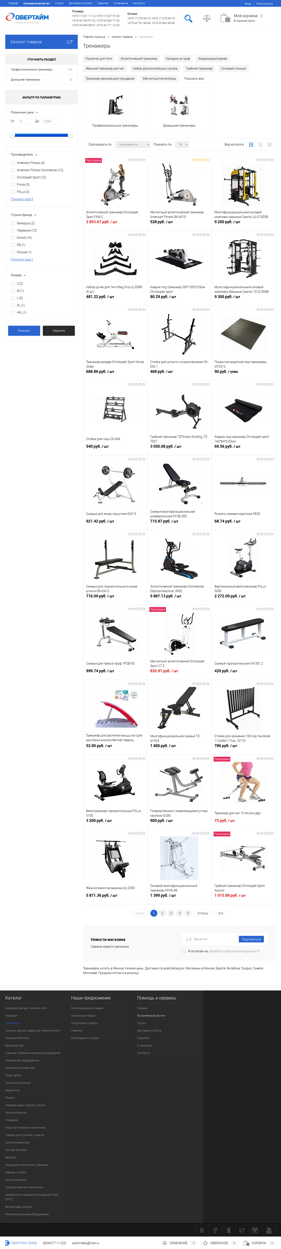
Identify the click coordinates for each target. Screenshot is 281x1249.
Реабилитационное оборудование (27, 1214)
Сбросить (59, 330)
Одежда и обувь (15, 1172)
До (37, 121)
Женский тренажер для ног (105, 68)
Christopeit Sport (31, 177)
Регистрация (264, 3)
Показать (24, 330)
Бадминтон (12, 1090)
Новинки (76, 1030)
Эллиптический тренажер (139, 58)
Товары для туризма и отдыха (24, 1135)
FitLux (23, 192)
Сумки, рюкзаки (15, 1179)
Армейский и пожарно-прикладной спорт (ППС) (31, 1197)
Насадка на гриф (178, 58)
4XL (22, 312)
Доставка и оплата (80, 3)
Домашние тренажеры (25, 79)
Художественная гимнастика (24, 1187)
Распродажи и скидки (85, 1038)
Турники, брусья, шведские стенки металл (32, 1030)
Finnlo (23, 184)
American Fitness (31, 163)
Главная (13, 3)
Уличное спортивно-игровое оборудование (32, 1053)
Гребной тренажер (199, 68)
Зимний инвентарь (17, 1142)
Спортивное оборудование (22, 1060)
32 (70, 79)
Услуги (59, 3)
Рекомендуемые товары (87, 1008)
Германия (27, 230)
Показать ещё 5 (22, 199)
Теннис (9, 1097)
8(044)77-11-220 (54, 1243)
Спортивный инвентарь (20, 1067)
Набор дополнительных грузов (155, 68)
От (12, 121)
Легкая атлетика (16, 1112)
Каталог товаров (26, 42)
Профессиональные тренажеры (31, 69)
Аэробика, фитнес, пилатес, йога (26, 1008)
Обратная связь (24, 1243)
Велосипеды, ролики (18, 1206)
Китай (24, 237)
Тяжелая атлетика (17, 1038)
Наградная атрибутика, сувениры (26, 1164)
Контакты (139, 3)
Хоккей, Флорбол (16, 1150)
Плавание (11, 1120)
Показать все (194, 78)
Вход (248, 3)
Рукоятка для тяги (99, 58)
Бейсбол (10, 1157)
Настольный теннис (18, 1082)
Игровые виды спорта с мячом (25, 1105)
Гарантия (103, 3)
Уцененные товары (83, 1015)
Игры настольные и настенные (25, 1127)
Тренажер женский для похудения (110, 78)
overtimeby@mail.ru (85, 1243)
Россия (24, 252)
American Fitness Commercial (40, 170)
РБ (21, 245)
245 (70, 69)
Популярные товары (84, 1023)
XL (21, 305)
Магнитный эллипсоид (159, 78)
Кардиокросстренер (212, 58)
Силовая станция (233, 68)
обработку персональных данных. (233, 951)
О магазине (121, 3)
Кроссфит (11, 1015)
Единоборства (14, 1045)
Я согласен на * (223, 951)
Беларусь (26, 223)
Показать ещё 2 (22, 259)
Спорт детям (13, 1075)
